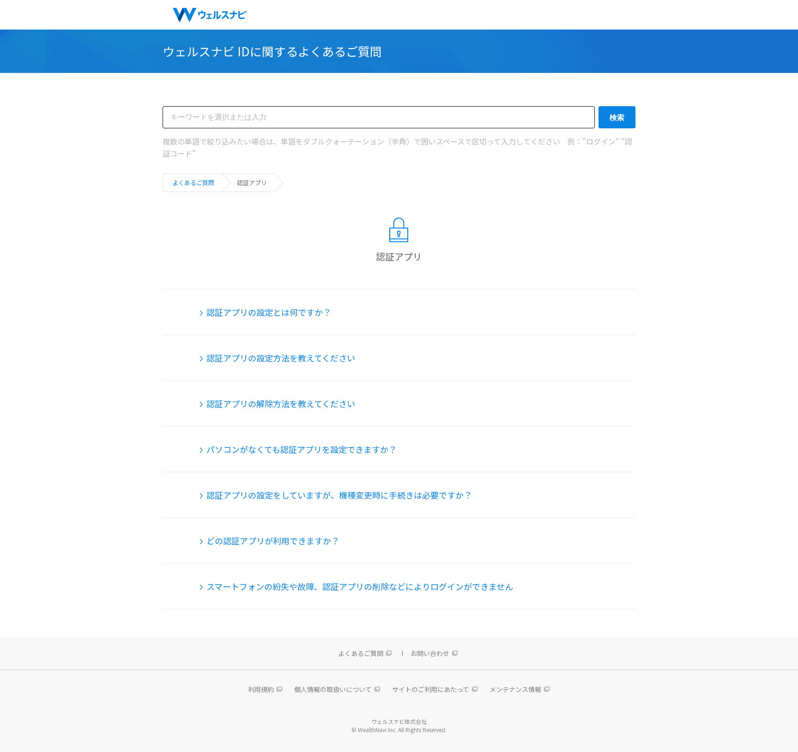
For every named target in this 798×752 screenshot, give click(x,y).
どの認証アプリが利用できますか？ (272, 541)
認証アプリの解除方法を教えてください (280, 403)
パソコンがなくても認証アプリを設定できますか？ (301, 449)
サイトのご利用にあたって (430, 689)
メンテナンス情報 (515, 689)
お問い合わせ (430, 653)
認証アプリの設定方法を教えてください (280, 358)
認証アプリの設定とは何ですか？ (268, 312)
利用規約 (261, 689)
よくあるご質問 (193, 182)
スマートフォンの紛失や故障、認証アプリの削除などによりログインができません (359, 586)
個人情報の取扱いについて (333, 689)
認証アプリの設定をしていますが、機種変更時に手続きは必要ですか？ (339, 495)
